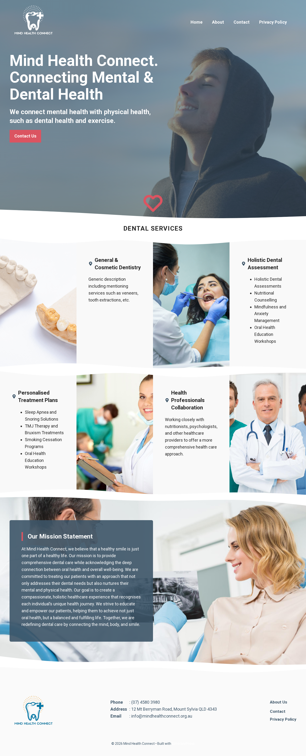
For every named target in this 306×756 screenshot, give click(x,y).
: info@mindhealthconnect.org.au (160, 716)
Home (196, 22)
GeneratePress (183, 743)
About (218, 22)
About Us (278, 702)
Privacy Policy (273, 22)
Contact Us (25, 135)
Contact (242, 22)
